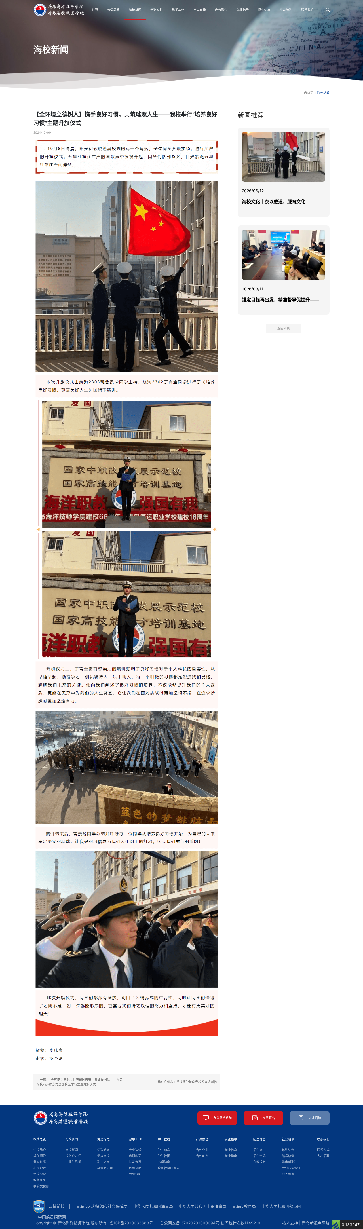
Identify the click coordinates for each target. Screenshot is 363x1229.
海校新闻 (135, 10)
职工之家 (103, 1162)
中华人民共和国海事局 (153, 1206)
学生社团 (164, 1156)
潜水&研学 (289, 1162)
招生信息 (264, 10)
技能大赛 (135, 1162)
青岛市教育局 (244, 1206)
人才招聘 (315, 1118)
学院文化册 (41, 1186)
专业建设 (135, 1150)
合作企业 (202, 1150)
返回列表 (283, 328)
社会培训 (286, 10)
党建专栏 (156, 10)
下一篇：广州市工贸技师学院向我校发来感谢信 (184, 1082)
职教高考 (135, 1168)
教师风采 (39, 1180)
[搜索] (328, 10)
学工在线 (199, 10)
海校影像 (39, 1174)
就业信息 (231, 1150)
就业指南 (231, 1156)
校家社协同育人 (169, 1168)
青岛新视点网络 (316, 1222)
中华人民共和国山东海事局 (202, 1206)
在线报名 (269, 1118)
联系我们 (307, 10)
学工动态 (164, 1150)
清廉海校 (103, 1156)
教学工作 (178, 10)
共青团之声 (105, 1168)
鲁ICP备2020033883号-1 (133, 1222)
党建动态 (103, 1150)
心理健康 (164, 1162)
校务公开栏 (73, 1156)
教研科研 (135, 1156)
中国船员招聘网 (52, 1217)
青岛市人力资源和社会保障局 (102, 1206)
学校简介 (39, 1150)
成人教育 (288, 1174)
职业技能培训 (291, 1168)
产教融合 (221, 10)
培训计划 (288, 1150)
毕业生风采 (73, 1162)
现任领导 (39, 1156)
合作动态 (202, 1156)
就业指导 (243, 10)
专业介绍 (135, 1174)
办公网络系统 (222, 1118)
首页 (95, 10)
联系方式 (323, 1150)
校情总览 (113, 10)
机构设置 (39, 1168)
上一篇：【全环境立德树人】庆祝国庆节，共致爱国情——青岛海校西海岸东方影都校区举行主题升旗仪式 (80, 1082)
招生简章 (259, 1150)
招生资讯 (259, 1156)
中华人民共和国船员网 (281, 1206)
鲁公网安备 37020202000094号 (190, 1222)
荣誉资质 (39, 1162)
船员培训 (288, 1156)
